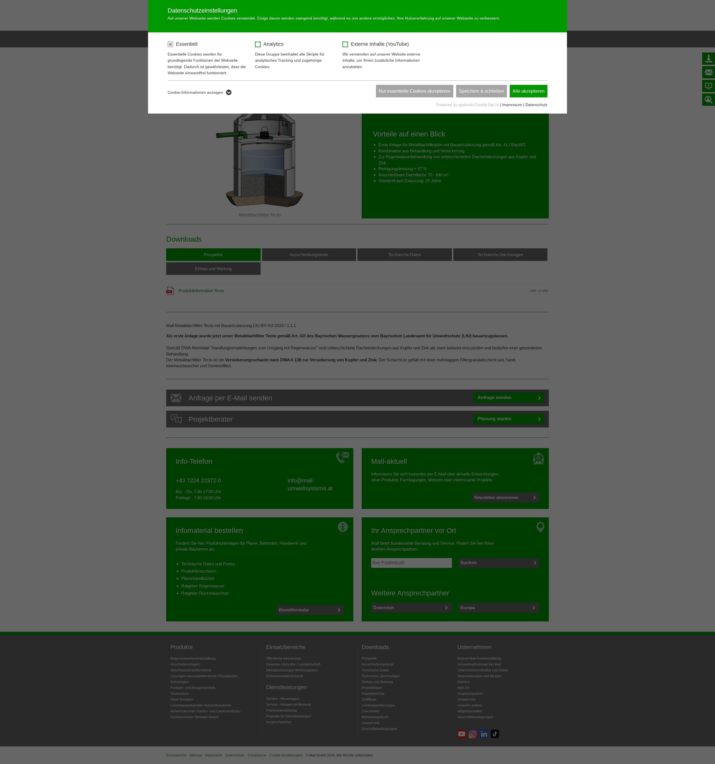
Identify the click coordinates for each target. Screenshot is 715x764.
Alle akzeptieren (529, 91)
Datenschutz (536, 104)
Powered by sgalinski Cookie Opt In (468, 104)
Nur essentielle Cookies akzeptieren (415, 91)
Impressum (512, 104)
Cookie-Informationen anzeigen (195, 92)
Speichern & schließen (481, 91)
